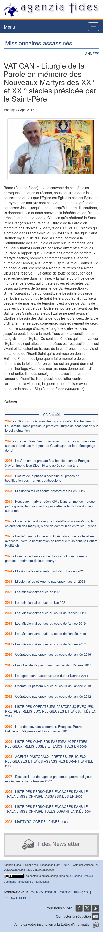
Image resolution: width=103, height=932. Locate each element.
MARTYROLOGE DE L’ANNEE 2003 (41, 821)
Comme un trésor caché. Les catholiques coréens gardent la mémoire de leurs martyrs (46, 558)
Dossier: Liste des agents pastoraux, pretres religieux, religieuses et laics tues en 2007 (49, 779)
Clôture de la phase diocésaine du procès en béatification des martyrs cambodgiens (42, 478)
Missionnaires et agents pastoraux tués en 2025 (50, 490)
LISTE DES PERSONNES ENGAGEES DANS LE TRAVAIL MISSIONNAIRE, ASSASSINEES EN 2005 (46, 794)
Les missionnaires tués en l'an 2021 (41, 602)
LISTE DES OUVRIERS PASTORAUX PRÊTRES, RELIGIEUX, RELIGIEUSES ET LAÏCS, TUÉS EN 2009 (46, 744)
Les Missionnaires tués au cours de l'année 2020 (50, 612)
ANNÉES (92, 53)
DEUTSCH (10, 897)
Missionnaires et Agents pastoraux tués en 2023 (50, 581)
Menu (9, 26)
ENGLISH (51, 892)
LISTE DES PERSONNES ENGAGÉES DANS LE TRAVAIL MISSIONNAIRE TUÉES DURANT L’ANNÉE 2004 (48, 809)
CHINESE (25, 897)
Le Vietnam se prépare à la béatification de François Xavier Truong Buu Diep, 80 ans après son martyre (48, 463)
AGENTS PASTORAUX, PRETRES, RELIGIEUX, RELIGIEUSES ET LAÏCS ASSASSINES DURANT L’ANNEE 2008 (49, 761)
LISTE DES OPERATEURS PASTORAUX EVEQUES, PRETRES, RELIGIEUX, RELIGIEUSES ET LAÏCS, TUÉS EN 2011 (50, 711)
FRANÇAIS (81, 892)
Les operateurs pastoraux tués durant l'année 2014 (51, 675)
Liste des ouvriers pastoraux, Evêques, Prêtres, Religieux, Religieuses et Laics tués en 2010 (44, 729)
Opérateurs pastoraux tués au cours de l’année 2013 (53, 685)
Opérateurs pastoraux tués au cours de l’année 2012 (53, 696)
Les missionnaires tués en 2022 (38, 591)
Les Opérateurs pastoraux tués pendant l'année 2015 (53, 665)
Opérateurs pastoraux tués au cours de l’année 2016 (53, 654)
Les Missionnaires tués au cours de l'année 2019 (50, 623)
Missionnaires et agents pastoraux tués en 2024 (50, 571)
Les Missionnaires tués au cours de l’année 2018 (50, 633)
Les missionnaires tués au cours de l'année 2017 (50, 644)
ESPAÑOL (66, 892)
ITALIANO (37, 892)
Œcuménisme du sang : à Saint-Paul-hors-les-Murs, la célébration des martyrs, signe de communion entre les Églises (50, 523)
